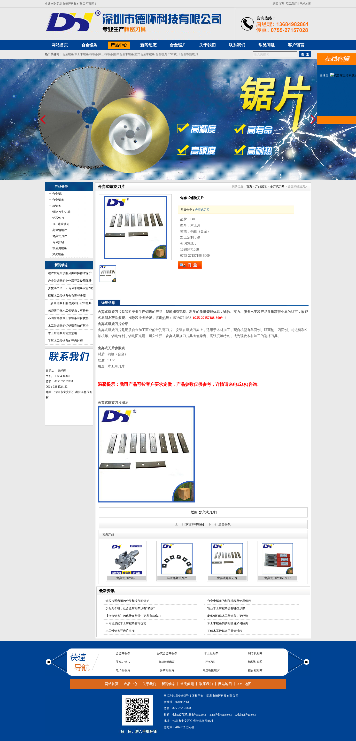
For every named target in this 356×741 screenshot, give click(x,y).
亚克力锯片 (123, 653)
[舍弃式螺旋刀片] (135, 227)
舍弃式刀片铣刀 (126, 578)
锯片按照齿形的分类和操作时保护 (70, 273)
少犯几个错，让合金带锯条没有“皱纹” (130, 608)
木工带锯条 (81, 54)
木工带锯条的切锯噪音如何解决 (68, 325)
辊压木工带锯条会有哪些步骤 (67, 295)
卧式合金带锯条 (124, 54)
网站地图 (305, 3)
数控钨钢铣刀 (211, 670)
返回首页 (278, 3)
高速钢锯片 (59, 230)
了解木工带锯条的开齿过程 (65, 340)
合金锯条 (89, 45)
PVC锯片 (211, 653)
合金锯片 (58, 193)
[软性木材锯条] (194, 524)
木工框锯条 (106, 54)
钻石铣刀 (58, 218)
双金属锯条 (59, 248)
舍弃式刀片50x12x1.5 (277, 578)
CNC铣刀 (174, 54)
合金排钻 (58, 242)
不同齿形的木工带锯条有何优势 (68, 318)
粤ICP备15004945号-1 (177, 695)
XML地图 (244, 684)
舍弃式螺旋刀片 (227, 578)
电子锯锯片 (123, 662)
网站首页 (111, 684)
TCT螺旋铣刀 (60, 224)
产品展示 (261, 186)
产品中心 (130, 684)
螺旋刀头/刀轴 (61, 212)
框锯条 (93, 54)
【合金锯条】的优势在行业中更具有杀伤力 (133, 616)
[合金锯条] (224, 524)
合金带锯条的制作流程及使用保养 (70, 280)
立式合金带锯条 (144, 54)
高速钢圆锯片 (211, 662)
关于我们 (149, 684)
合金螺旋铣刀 (189, 54)
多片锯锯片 (167, 662)
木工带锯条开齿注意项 (62, 333)
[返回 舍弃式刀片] (203, 512)
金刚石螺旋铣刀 (123, 670)
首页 (249, 186)
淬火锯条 (58, 254)
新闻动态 (168, 684)
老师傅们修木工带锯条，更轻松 (68, 310)
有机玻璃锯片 (167, 653)
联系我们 (292, 3)
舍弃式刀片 (59, 236)
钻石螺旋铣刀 (167, 670)
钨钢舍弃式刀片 (177, 578)
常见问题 (187, 684)
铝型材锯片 (255, 653)
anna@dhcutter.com (220, 714)
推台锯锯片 (255, 662)
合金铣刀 (161, 54)
